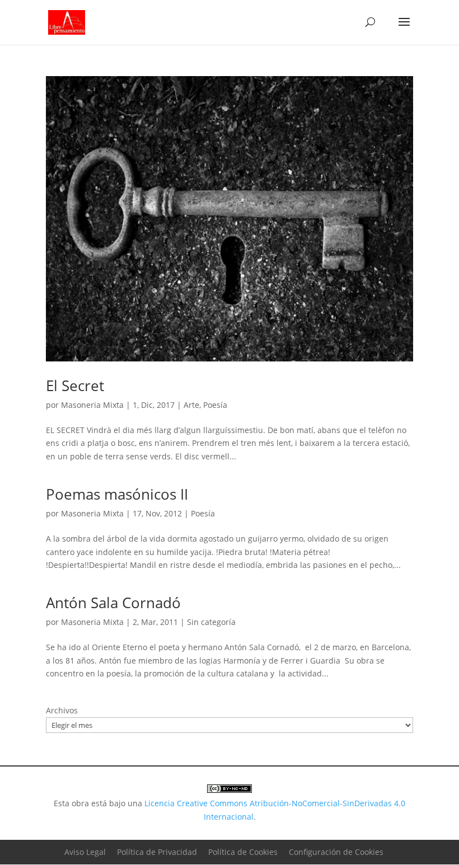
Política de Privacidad (157, 852)
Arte (191, 404)
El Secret (75, 385)
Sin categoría (211, 622)
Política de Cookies (243, 852)
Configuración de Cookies (336, 852)
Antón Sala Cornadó (113, 603)
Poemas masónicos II (117, 494)
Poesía (215, 404)
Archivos (62, 710)
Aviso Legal (85, 852)
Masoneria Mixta (92, 404)
